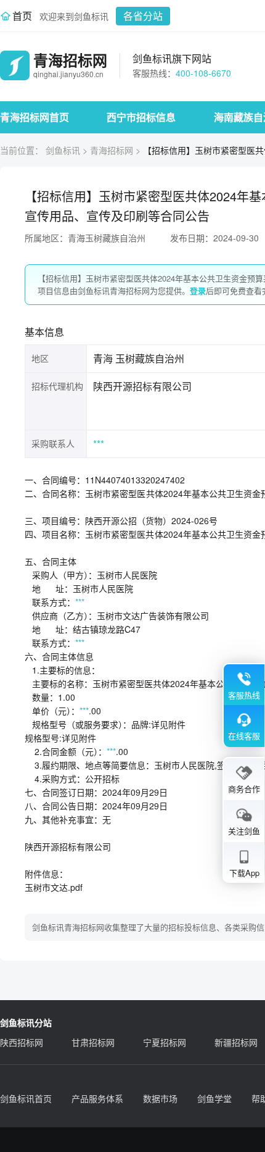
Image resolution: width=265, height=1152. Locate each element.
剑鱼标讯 (63, 150)
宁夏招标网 (164, 1042)
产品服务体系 (97, 1098)
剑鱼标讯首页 (26, 1098)
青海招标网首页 (34, 117)
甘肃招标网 (93, 1042)
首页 (22, 16)
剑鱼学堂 (214, 1098)
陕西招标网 (21, 1042)
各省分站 (143, 16)
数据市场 (160, 1098)
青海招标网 (111, 150)
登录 (198, 290)
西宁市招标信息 (141, 117)
